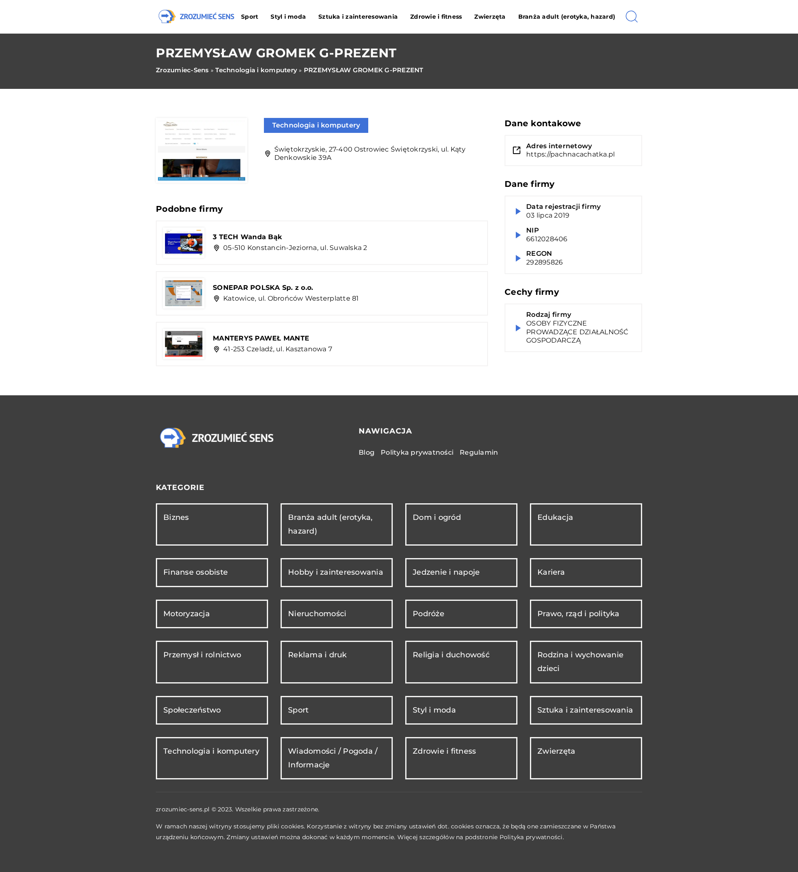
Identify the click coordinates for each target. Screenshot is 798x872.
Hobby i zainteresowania (335, 572)
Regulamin (479, 452)
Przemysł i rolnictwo (202, 654)
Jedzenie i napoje (446, 572)
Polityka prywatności (417, 452)
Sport (249, 16)
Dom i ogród (437, 517)
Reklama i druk (317, 654)
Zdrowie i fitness (436, 16)
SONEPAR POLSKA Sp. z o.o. (263, 287)
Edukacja (555, 517)
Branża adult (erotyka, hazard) (567, 16)
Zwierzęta (489, 16)
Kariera (551, 572)
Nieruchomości (317, 613)
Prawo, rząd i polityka (578, 613)
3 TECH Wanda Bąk (247, 237)
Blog (366, 452)
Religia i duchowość (451, 654)
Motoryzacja (186, 613)
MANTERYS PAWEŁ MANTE (261, 338)
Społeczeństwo (192, 710)
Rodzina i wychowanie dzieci (580, 661)
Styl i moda (288, 16)
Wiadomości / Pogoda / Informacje (332, 758)
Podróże (428, 613)
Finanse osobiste (195, 572)
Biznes (176, 517)
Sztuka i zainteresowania (358, 16)
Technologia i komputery (316, 125)
